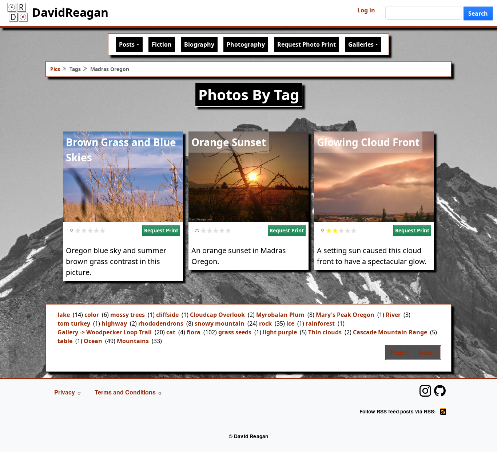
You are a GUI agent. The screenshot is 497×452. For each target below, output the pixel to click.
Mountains (133, 341)
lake (63, 315)
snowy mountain (219, 323)
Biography (199, 44)
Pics (55, 69)
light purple (280, 332)
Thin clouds (325, 332)
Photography (246, 44)
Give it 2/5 (84, 230)
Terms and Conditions (125, 392)
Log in (366, 10)
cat (170, 332)
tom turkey (73, 323)
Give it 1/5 (78, 230)
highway (114, 323)
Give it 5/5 (103, 230)
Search (478, 13)
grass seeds (234, 332)
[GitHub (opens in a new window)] (440, 391)
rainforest (320, 323)
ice (290, 323)
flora (193, 332)
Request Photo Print (306, 44)
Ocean (93, 341)
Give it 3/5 (90, 230)
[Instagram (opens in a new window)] (425, 391)
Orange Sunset (228, 142)
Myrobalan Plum (280, 315)
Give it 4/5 (97, 230)
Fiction (162, 44)
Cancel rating (72, 230)
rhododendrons (160, 323)
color (91, 315)
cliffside (167, 315)
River (393, 315)
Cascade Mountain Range (390, 332)
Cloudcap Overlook (217, 315)
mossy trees (127, 315)
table (64, 341)
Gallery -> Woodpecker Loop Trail (104, 332)
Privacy (64, 392)
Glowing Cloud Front (368, 142)
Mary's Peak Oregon (345, 315)
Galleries (361, 44)
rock (265, 323)
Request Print (161, 230)
